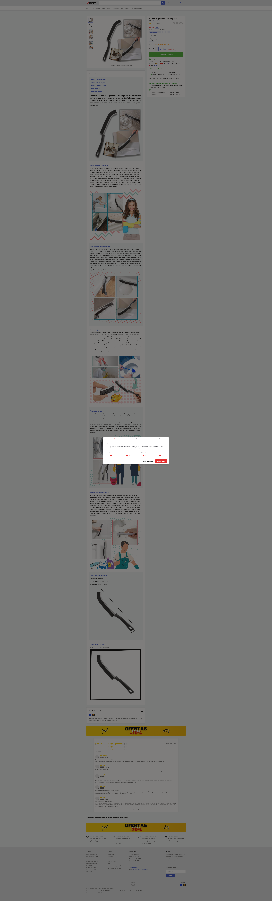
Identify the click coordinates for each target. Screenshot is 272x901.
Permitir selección (148, 461)
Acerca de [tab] (157, 439)
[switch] (111, 455)
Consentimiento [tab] (114, 439)
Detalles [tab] (136, 439)
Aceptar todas (161, 461)
